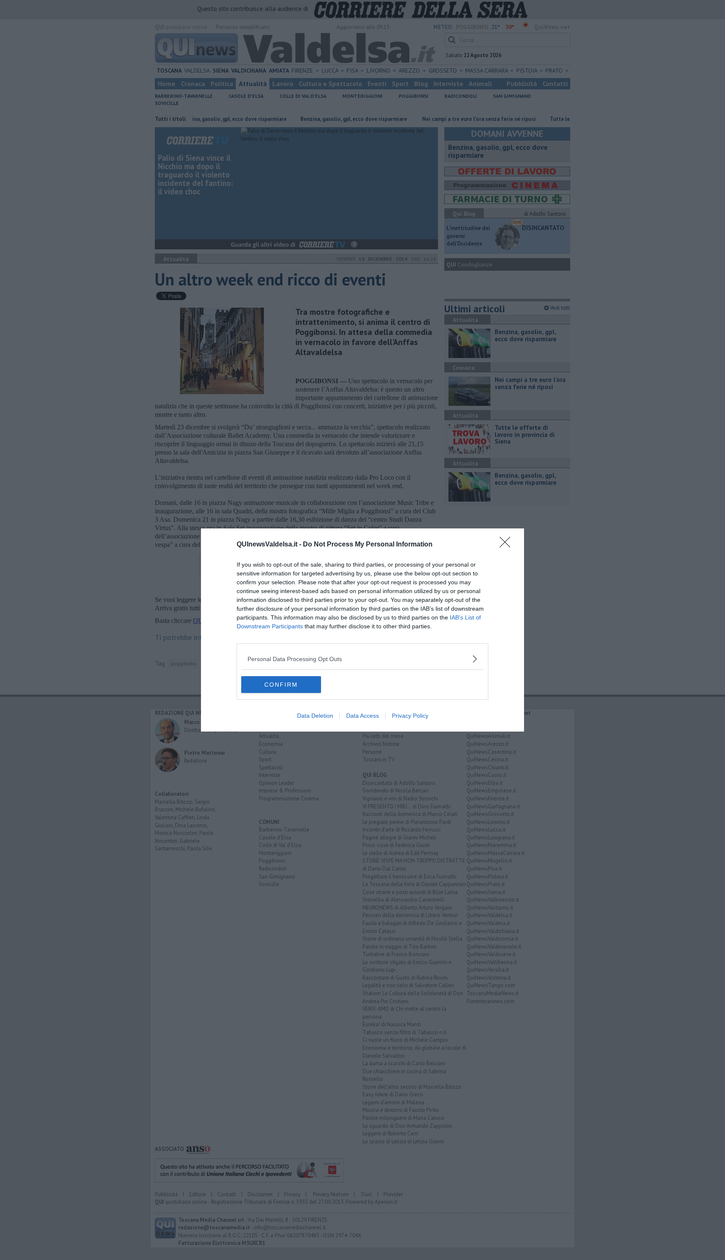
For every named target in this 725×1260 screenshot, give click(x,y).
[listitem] (362, 658)
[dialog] (362, 630)
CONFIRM (281, 684)
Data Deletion (315, 715)
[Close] (508, 545)
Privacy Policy (410, 715)
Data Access (362, 715)
